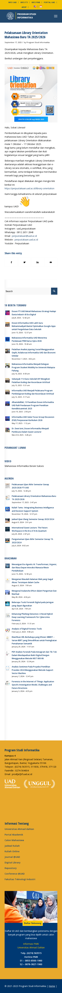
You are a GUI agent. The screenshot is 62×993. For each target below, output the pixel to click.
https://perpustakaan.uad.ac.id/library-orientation (29, 188)
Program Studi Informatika (38, 42)
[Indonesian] (41, 7)
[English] (35, 7)
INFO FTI (24, 2)
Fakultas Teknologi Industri (20, 879)
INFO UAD (12, 2)
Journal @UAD (12, 856)
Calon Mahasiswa (14, 840)
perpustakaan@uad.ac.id (24, 235)
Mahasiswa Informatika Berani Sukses (24, 465)
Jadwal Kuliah (12, 845)
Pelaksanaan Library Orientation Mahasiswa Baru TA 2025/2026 (26, 34)
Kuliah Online (12, 851)
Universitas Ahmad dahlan (19, 829)
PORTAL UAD (49, 2)
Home (52, 986)
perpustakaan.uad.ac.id (26, 239)
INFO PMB (36, 2)
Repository (11, 868)
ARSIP (24, 7)
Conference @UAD (15, 873)
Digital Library (13, 862)
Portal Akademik (14, 834)
